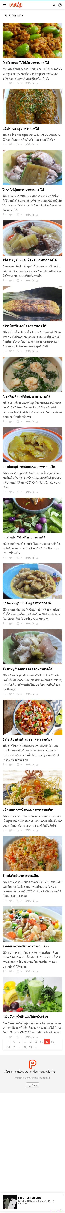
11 (41, 1041)
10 (36, 1041)
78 (25, 1047)
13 (52, 1041)
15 (13, 1047)
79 (30, 1047)
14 (8, 1047)
